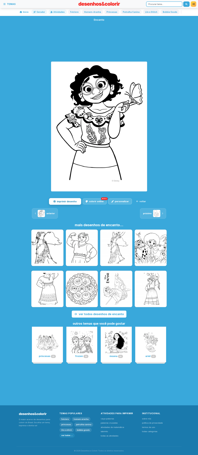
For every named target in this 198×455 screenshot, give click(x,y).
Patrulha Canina (131, 12)
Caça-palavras (107, 418)
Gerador (41, 12)
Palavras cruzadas (109, 423)
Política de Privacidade (152, 423)
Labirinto (104, 431)
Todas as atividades (109, 436)
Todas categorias (149, 431)
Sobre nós (146, 418)
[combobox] (164, 4)
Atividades (59, 12)
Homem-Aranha (92, 12)
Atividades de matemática (112, 427)
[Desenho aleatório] (193, 4)
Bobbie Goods (170, 12)
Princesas (112, 12)
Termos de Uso (148, 427)
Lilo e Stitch (151, 12)
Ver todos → (67, 435)
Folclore (74, 12)
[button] (65, 201)
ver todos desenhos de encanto (101, 314)
